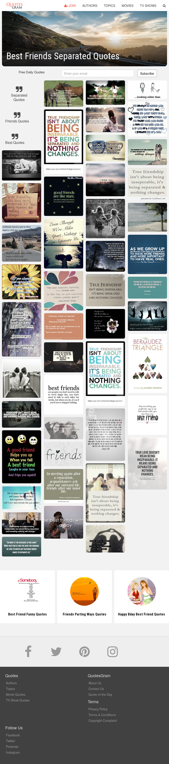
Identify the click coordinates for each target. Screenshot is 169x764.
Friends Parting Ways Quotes (84, 614)
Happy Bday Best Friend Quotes (141, 614)
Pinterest (12, 746)
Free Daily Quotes (32, 72)
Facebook (13, 735)
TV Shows (148, 5)
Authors (89, 5)
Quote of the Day (100, 694)
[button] (164, 5)
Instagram (13, 752)
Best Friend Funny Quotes (27, 614)
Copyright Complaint (102, 720)
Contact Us (96, 688)
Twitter (10, 741)
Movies (127, 5)
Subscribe (147, 73)
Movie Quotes (15, 694)
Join (72, 5)
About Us (94, 683)
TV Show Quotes (17, 700)
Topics (109, 5)
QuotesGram (14, 5)
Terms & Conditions (102, 715)
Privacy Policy (98, 709)
